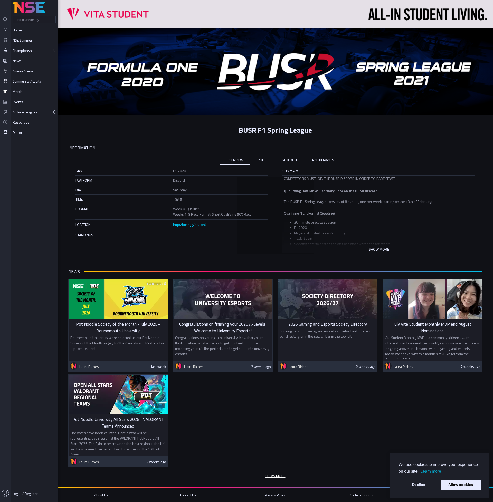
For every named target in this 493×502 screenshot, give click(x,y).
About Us (101, 495)
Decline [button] (418, 484)
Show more (275, 475)
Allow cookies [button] (460, 484)
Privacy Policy (275, 495)
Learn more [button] (430, 471)
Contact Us (188, 495)
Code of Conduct (362, 495)
